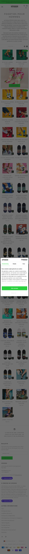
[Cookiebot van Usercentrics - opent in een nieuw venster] (21, 260)
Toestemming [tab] (5, 263)
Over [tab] (24, 263)
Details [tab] (14, 263)
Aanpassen (13, 293)
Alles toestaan (14, 288)
